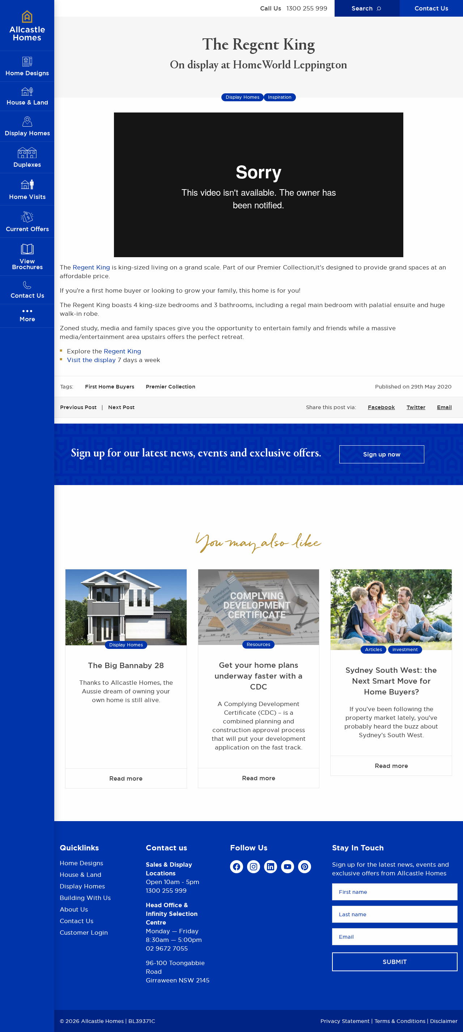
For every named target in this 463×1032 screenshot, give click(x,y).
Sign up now (381, 454)
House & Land (80, 875)
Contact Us (431, 8)
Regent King (91, 267)
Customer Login (84, 933)
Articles (373, 649)
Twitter (416, 407)
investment (405, 649)
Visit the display (91, 360)
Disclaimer (444, 1021)
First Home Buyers (109, 386)
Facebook (381, 407)
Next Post (121, 407)
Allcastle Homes (27, 25)
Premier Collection (170, 386)
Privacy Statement (345, 1021)
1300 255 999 (306, 8)
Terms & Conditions (399, 1021)
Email (444, 407)
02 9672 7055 (167, 948)
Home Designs (81, 863)
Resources (258, 644)
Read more (126, 778)
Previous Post (78, 407)
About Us (74, 909)
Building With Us (85, 898)
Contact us (166, 848)
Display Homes (126, 644)
